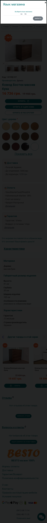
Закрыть (38, 18)
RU (25, 14)
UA (21, 14)
